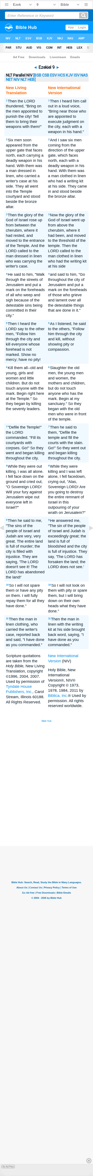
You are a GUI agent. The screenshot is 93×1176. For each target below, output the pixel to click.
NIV (17, 79)
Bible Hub (46, 721)
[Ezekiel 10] (87, 537)
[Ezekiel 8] (5, 537)
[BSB (37, 75)
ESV (53, 75)
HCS (61, 75)
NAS (84, 75)
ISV (77, 75)
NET (9, 79)
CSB (45, 75)
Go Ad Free (8, 1166)
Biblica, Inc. (58, 695)
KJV (69, 75)
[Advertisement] (52, 813)
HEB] (32, 79)
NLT (24, 79)
